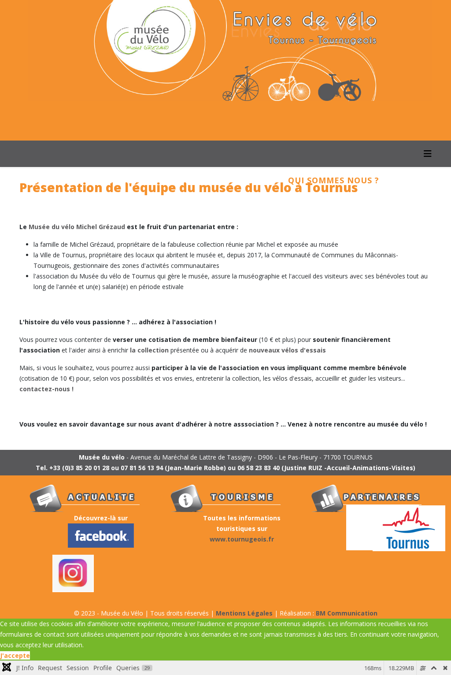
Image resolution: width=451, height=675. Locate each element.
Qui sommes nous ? (333, 180)
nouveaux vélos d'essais (287, 350)
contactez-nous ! (46, 389)
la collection (149, 350)
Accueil (50, 180)
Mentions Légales (244, 613)
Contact (53, 206)
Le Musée (115, 180)
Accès (112, 206)
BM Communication (346, 613)
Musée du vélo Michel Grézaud (77, 227)
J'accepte (15, 655)
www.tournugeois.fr (242, 539)
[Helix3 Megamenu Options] (428, 154)
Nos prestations (212, 180)
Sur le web (177, 206)
